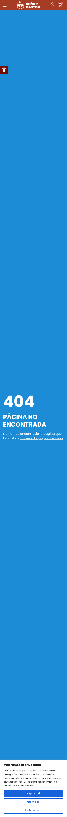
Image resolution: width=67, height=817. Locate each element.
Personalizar (33, 801)
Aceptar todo (33, 793)
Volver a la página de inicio (41, 438)
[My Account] (52, 5)
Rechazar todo (33, 810)
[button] (4, 70)
